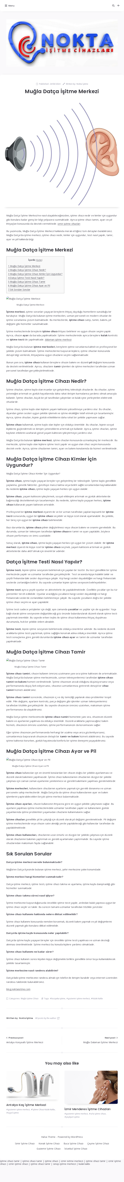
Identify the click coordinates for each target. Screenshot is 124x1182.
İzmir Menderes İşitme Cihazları (87, 1109)
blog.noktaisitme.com (18, 989)
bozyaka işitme (58, 998)
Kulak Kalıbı (98, 998)
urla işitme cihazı (98, 1113)
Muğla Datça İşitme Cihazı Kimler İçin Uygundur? (35, 273)
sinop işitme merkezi (64, 1163)
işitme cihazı (51, 1161)
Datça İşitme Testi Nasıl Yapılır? (26, 277)
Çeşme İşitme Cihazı (98, 1143)
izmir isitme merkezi (72, 1161)
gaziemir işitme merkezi (79, 998)
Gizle (39, 260)
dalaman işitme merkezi (58, 339)
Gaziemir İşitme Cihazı (48, 1148)
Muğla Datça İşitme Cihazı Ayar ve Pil (29, 285)
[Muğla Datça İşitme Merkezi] (62, 154)
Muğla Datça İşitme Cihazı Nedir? (27, 269)
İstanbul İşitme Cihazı (75, 1148)
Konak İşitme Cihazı (49, 1143)
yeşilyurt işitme (73, 1117)
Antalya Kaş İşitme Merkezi (26, 1105)
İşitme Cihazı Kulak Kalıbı (43, 1109)
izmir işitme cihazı (18, 1163)
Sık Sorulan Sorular (19, 289)
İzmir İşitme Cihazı (25, 1143)
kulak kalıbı (84, 1163)
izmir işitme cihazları (69, 223)
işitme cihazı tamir (10, 1161)
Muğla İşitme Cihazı (29, 998)
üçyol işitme (13, 1112)
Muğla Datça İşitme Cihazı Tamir (26, 281)
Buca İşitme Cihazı (73, 1143)
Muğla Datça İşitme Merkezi (24, 266)
